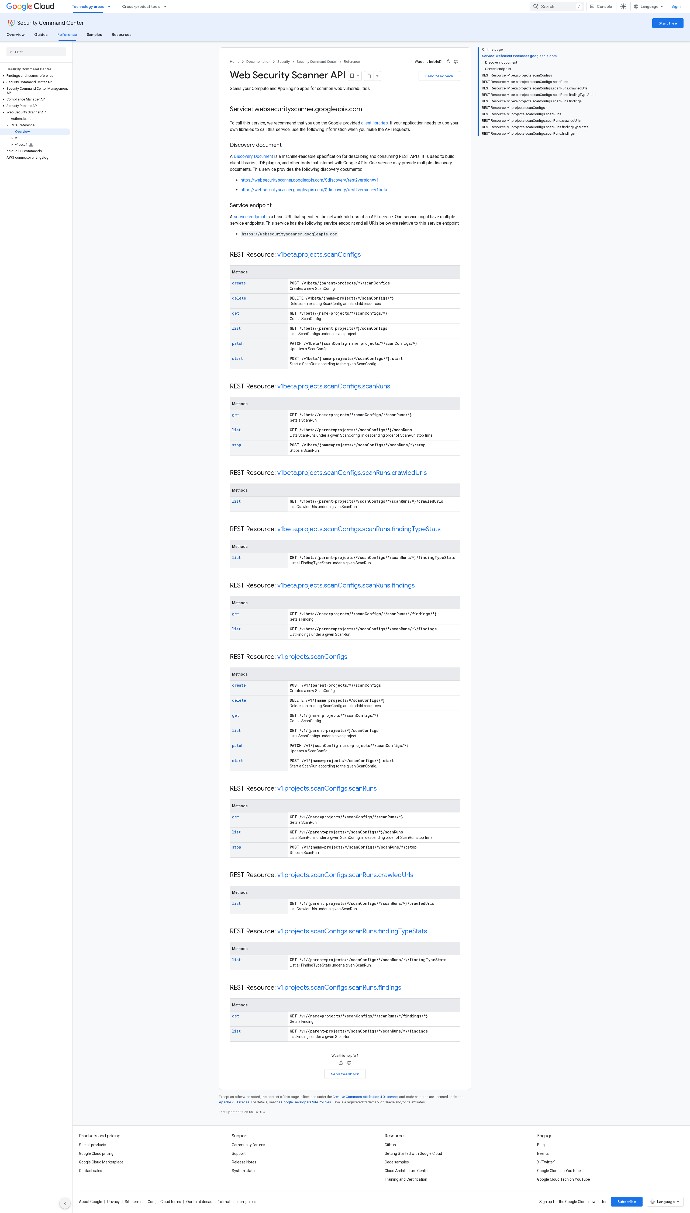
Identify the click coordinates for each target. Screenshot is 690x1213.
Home (234, 62)
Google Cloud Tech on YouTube (563, 1179)
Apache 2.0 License (234, 1102)
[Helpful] (448, 62)
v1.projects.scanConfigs (312, 657)
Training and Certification (406, 1179)
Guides (41, 34)
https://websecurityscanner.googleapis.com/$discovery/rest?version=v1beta (314, 189)
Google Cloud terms (164, 1202)
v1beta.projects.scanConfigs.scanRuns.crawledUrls (352, 473)
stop (236, 444)
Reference (67, 34)
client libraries (374, 123)
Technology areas (88, 6)
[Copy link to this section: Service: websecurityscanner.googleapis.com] (367, 109)
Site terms (134, 1202)
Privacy (113, 1202)
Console (604, 6)
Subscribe (626, 1201)
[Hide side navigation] (65, 1203)
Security (283, 62)
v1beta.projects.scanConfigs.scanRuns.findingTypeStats (359, 529)
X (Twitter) (546, 1162)
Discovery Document (253, 156)
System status (244, 1171)
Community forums (248, 1145)
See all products (92, 1145)
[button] (35, 75)
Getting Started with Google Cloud (413, 1153)
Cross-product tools (141, 6)
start (237, 358)
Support (239, 1153)
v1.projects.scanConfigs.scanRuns (327, 788)
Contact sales (90, 1171)
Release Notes (244, 1162)
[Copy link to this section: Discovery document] (287, 145)
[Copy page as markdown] (369, 76)
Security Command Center (50, 23)
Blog (541, 1145)
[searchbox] (36, 51)
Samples (94, 34)
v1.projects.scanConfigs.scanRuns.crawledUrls (345, 875)
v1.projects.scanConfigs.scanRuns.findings (339, 987)
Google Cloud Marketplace (101, 1162)
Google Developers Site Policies (306, 1102)
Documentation (258, 62)
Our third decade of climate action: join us (221, 1202)
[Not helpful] (456, 62)
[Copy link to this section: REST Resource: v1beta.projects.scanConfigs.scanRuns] (395, 387)
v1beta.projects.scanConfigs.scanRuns (333, 386)
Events (543, 1153)
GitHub (390, 1145)
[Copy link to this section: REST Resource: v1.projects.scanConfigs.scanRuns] (382, 789)
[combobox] (557, 6)
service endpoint (249, 216)
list (236, 328)
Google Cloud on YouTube (559, 1171)
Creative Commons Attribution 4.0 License (365, 1097)
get (235, 313)
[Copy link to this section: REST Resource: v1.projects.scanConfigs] (352, 657)
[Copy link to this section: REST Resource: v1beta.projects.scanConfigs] (366, 255)
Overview (15, 34)
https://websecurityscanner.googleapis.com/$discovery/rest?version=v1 (310, 180)
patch (238, 343)
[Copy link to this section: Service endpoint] (277, 206)
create (239, 283)
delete (239, 298)
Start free (668, 23)
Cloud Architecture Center (407, 1171)
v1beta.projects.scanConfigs (319, 255)
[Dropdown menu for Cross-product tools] (166, 6)
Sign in (677, 6)
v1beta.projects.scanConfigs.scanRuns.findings (346, 585)
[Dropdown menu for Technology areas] (110, 6)
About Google (90, 1202)
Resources (122, 34)
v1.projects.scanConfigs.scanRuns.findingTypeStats (352, 931)
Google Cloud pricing (96, 1153)
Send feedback (439, 76)
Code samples (397, 1162)
